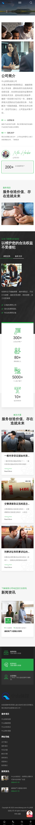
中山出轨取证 (6, 727)
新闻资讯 (4, 758)
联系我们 (4, 765)
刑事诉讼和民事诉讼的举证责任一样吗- (17, 551)
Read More (8, 471)
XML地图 (17, 814)
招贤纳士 (4, 761)
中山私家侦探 (6, 719)
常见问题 (4, 750)
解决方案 (4, 754)
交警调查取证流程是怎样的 (17, 503)
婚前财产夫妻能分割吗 (19, 788)
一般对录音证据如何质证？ (17, 455)
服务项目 (4, 746)
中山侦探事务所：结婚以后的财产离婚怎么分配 (17, 631)
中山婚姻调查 (6, 723)
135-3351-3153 (15, 665)
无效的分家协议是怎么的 (17, 216)
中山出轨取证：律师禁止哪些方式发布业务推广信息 (22, 778)
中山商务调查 (6, 731)
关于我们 (4, 742)
